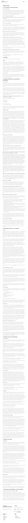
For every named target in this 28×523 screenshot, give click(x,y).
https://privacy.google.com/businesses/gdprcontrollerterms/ (10, 462)
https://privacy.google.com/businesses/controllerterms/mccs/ (10, 362)
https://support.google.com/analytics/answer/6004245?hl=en (10, 389)
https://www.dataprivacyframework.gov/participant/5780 (16, 413)
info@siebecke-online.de (19, 509)
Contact (4, 519)
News (4, 518)
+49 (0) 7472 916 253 (19, 507)
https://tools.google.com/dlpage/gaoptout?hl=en (9, 385)
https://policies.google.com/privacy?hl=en (13, 466)
